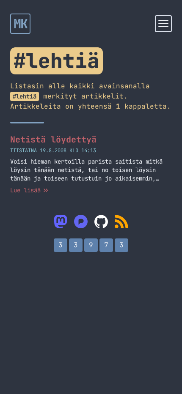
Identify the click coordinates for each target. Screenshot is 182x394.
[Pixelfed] (81, 221)
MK (21, 23)
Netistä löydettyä (53, 139)
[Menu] (163, 23)
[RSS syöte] (121, 221)
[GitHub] (101, 221)
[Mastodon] (60, 221)
